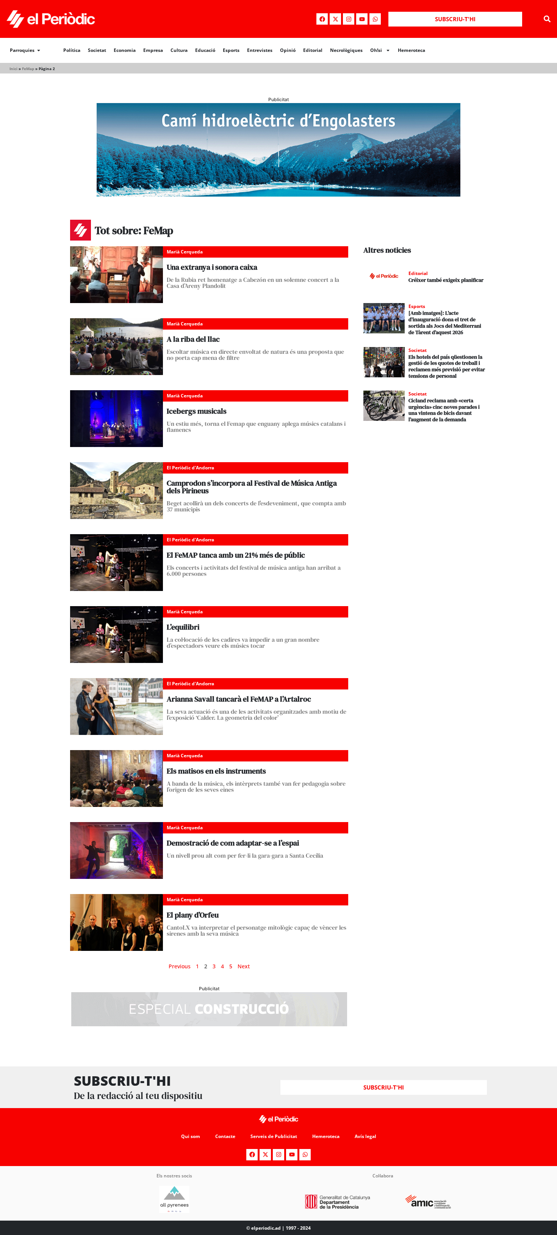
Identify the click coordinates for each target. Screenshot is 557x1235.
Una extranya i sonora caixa (212, 267)
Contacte (225, 1136)
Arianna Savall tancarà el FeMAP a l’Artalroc (239, 699)
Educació (205, 50)
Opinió (288, 50)
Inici (13, 68)
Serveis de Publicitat (273, 1136)
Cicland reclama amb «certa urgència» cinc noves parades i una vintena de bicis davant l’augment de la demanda (444, 410)
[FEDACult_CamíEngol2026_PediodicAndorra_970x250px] (278, 194)
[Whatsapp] (375, 19)
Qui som (190, 1136)
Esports (231, 50)
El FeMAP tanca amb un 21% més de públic (236, 555)
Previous (180, 966)
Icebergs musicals (197, 411)
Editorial (312, 50)
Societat (97, 50)
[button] (547, 19)
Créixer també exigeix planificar (445, 280)
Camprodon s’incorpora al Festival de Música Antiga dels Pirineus (252, 487)
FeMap (28, 68)
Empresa (153, 50)
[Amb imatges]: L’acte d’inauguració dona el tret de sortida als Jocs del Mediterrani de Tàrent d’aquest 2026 (444, 322)
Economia (125, 50)
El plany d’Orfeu (193, 915)
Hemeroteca (411, 50)
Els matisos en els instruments (216, 771)
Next (244, 966)
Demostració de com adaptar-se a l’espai (233, 843)
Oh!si (376, 50)
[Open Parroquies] (38, 50)
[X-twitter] (335, 19)
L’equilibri (183, 627)
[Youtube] (362, 19)
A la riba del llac (193, 339)
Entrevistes (259, 50)
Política (71, 50)
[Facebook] (322, 19)
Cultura (179, 50)
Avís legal (365, 1136)
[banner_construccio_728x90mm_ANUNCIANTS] (209, 1024)
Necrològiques (346, 50)
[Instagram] (348, 19)
